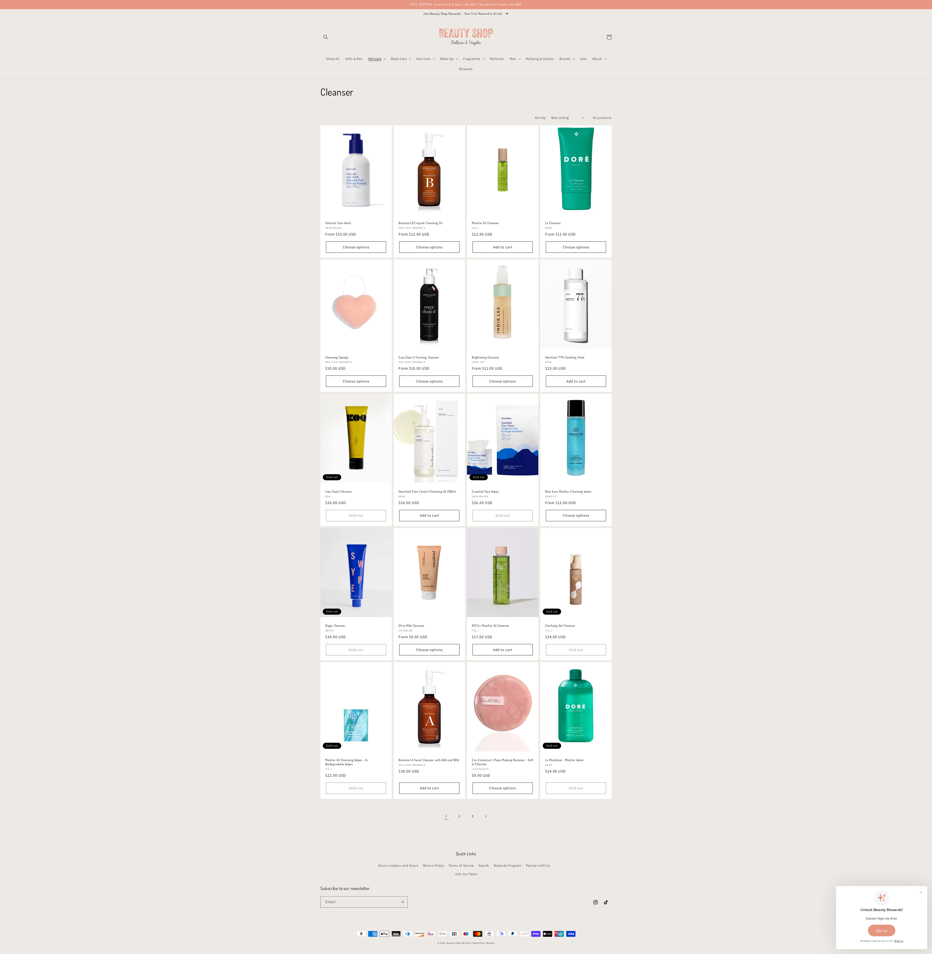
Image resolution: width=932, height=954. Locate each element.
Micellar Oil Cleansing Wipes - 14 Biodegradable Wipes (346, 762)
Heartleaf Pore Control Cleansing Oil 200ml (427, 491)
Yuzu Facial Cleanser (338, 491)
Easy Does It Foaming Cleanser (419, 357)
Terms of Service (461, 865)
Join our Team (466, 874)
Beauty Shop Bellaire (459, 943)
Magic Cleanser (335, 626)
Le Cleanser (553, 223)
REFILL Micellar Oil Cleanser (490, 626)
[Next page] (485, 816)
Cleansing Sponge (337, 357)
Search (483, 865)
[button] (325, 37)
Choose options (356, 247)
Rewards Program (508, 865)
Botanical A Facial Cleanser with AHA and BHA (429, 760)
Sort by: (540, 117)
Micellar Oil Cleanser (485, 223)
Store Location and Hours (398, 865)
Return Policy (433, 865)
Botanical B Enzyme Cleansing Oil (420, 223)
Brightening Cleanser (485, 357)
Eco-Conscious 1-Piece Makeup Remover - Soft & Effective (502, 762)
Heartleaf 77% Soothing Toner (565, 357)
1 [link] (446, 815)
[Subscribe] (402, 902)
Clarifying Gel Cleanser (560, 626)
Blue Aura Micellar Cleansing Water (568, 491)
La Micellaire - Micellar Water (564, 760)
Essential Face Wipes (485, 491)
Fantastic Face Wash (338, 223)
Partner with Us (538, 865)
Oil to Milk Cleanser (411, 626)
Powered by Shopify (483, 943)
